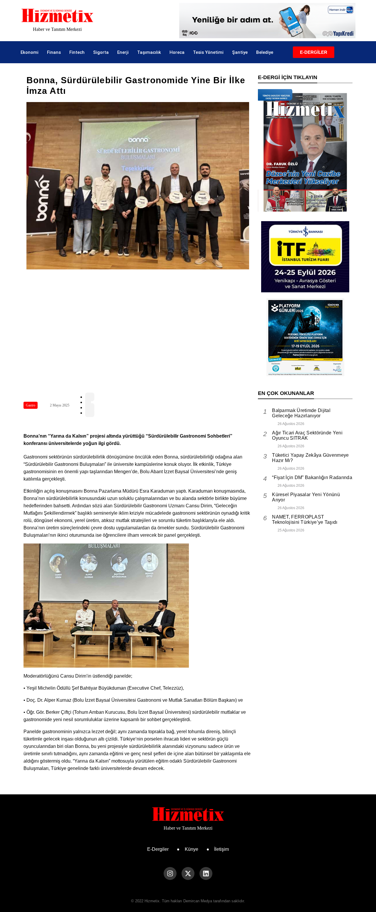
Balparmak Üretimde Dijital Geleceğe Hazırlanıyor (301, 413)
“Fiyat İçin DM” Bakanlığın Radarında (312, 477)
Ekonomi (29, 52)
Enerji (123, 52)
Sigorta (101, 52)
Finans (54, 52)
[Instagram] (170, 873)
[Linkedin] (205, 873)
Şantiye (240, 52)
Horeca (176, 52)
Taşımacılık (149, 52)
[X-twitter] (188, 873)
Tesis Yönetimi (208, 52)
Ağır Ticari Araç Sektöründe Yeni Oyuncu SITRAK (307, 435)
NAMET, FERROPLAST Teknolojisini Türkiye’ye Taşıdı (304, 519)
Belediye (264, 52)
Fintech (77, 52)
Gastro (30, 405)
